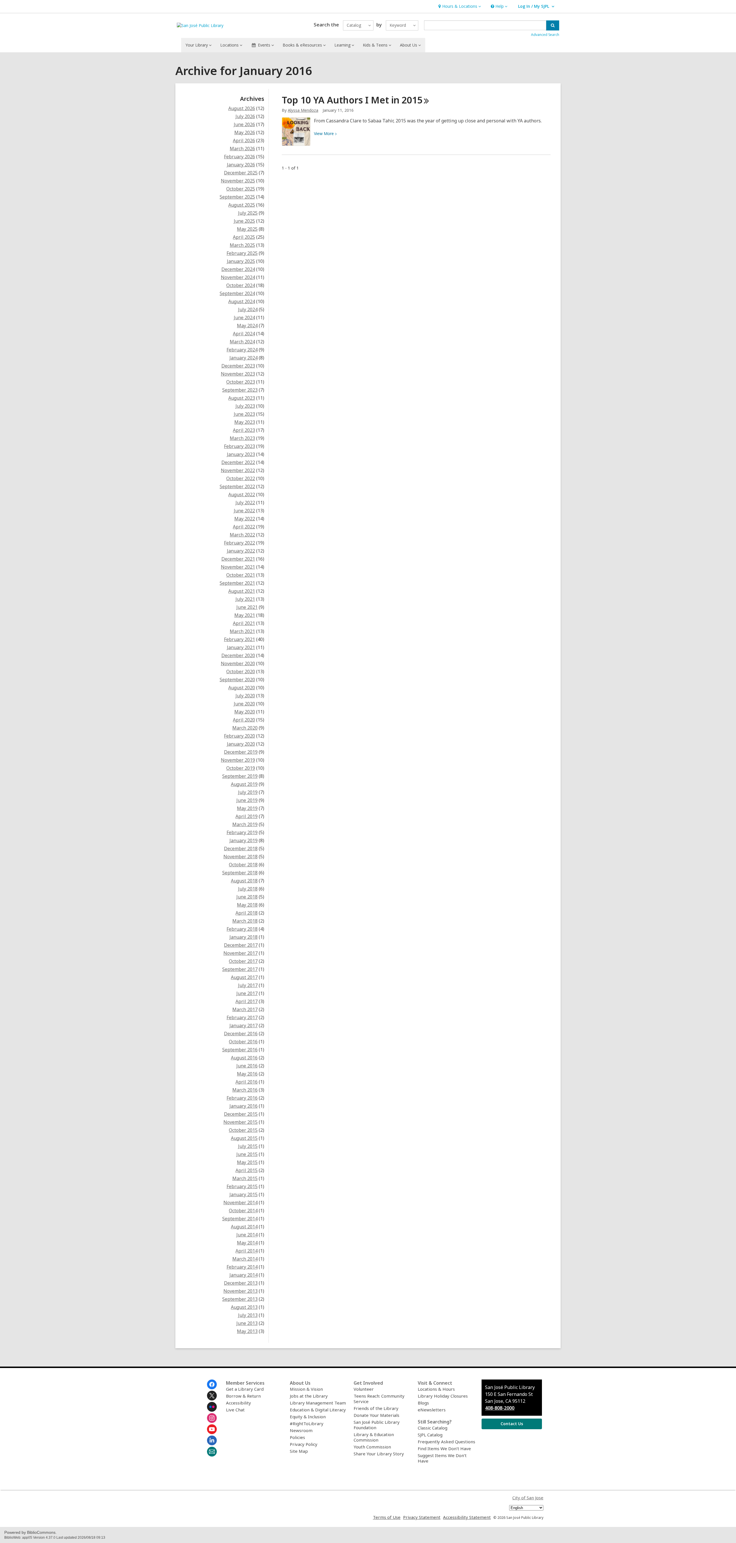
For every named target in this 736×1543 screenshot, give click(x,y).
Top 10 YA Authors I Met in (352, 100)
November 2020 (238, 663)
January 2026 (241, 164)
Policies (297, 1437)
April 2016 (246, 1082)
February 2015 (242, 1186)
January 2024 (243, 358)
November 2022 (238, 470)
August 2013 (244, 1307)
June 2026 (244, 124)
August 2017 (244, 977)
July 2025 (248, 213)
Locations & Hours (436, 1389)
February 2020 (239, 736)
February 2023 (239, 446)
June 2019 (247, 800)
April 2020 (244, 720)
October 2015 (243, 1130)
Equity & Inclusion (308, 1416)
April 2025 (244, 237)
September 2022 (237, 486)
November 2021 (238, 567)
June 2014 (247, 1235)
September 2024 (237, 293)
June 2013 (247, 1323)
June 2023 (244, 414)
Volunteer (364, 1389)
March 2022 (242, 535)
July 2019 (248, 792)
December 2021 (238, 559)
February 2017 (242, 1017)
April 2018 (246, 913)
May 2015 (247, 1162)
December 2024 (238, 269)
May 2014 (247, 1243)
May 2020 (244, 712)
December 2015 (241, 1114)
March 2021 (242, 631)
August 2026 (241, 108)
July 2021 (245, 599)
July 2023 (245, 406)
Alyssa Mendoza (303, 110)
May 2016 (247, 1074)
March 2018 (245, 921)
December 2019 (241, 752)
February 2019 (242, 832)
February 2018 (242, 929)
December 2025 (241, 173)
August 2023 (241, 398)
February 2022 (239, 543)
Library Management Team (318, 1403)
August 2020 (241, 687)
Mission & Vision (306, 1389)
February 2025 (242, 253)
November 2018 (240, 856)
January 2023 (241, 454)
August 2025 (241, 205)
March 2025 (242, 245)
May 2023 (244, 422)
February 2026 (239, 156)
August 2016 (244, 1058)
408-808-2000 (499, 1408)
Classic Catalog (432, 1428)
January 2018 (243, 937)
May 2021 (244, 615)
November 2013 (240, 1291)
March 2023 (242, 438)
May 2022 (244, 518)
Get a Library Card (245, 1389)
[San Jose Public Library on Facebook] (212, 1384)
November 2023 (238, 374)
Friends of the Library (376, 1408)
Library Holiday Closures (443, 1396)
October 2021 (240, 575)
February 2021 (239, 639)
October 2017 (243, 961)
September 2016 (240, 1049)
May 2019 (247, 808)
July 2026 (245, 116)
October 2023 (240, 382)
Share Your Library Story (379, 1454)
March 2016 (245, 1090)
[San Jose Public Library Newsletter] (212, 1452)
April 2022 (244, 527)
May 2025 (247, 229)
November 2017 (240, 953)
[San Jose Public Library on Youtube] (212, 1429)
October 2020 (240, 671)
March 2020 (245, 728)
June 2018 (247, 897)
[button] (459, 6)
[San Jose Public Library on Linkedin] (212, 1440)
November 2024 (238, 277)
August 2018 (244, 881)
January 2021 (241, 647)
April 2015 (246, 1170)
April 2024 (244, 333)
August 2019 (244, 784)
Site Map (299, 1451)
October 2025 (240, 189)
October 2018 (243, 864)
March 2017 (245, 1009)
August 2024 (241, 301)
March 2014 (245, 1259)
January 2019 (243, 840)
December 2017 (241, 945)
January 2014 (243, 1275)
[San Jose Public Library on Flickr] (212, 1407)
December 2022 (238, 462)
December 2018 (241, 848)
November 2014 (240, 1202)
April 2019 (246, 816)
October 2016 (243, 1041)
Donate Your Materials (376, 1415)
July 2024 (248, 309)
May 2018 (247, 905)
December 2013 (241, 1283)
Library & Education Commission (374, 1437)
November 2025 (238, 181)
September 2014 (240, 1218)
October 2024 (240, 285)
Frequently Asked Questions (446, 1441)
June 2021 (247, 607)
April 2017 (246, 1001)
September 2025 (237, 197)
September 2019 (240, 776)
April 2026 (244, 140)
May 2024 (247, 325)
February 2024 (242, 350)
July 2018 (248, 889)
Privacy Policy (303, 1444)
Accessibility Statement (467, 1517)
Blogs (423, 1403)
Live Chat (235, 1410)
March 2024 (242, 341)
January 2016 (243, 1106)
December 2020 (238, 655)
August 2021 (241, 591)
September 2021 (237, 583)
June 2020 (244, 704)
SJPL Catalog (430, 1435)
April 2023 (244, 430)
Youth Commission (372, 1447)
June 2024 (244, 317)
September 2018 (240, 872)
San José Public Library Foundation (377, 1424)
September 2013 (240, 1299)
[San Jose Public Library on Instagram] (212, 1418)
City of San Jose (527, 1497)
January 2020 (241, 744)
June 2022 (244, 510)
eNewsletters (432, 1410)
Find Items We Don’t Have (444, 1448)
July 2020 (245, 695)
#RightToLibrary (306, 1423)
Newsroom (301, 1430)
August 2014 (244, 1226)
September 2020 (237, 679)
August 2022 (241, 494)
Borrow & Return (243, 1396)
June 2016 (247, 1066)
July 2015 (248, 1146)
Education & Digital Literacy (318, 1410)
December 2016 (241, 1033)
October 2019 (240, 768)
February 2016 (242, 1098)
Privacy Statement (421, 1517)
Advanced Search (545, 34)
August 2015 (244, 1138)
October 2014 (243, 1210)
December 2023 (238, 366)
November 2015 (240, 1122)
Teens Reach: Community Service (379, 1398)
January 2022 (241, 551)
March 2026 (242, 148)
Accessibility (238, 1403)
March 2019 (245, 824)
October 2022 (240, 478)
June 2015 (247, 1154)
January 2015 (243, 1194)
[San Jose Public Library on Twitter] (212, 1395)
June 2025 (244, 221)
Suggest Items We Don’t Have (442, 1458)
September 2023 (240, 390)
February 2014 (242, 1267)
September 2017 (240, 969)
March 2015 (245, 1178)
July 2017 (248, 985)
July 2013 (248, 1315)
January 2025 (241, 261)
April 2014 (246, 1251)
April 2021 (244, 623)
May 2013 (247, 1331)
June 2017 (247, 993)
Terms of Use (386, 1517)
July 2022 (245, 502)
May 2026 (244, 132)
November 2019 (238, 760)
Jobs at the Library (309, 1396)
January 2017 (243, 1025)
